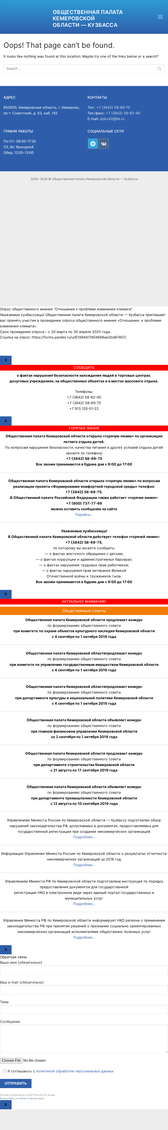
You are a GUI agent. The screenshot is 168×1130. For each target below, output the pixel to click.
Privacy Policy (7, 1098)
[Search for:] (84, 69)
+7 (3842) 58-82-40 (123, 113)
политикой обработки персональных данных (75, 1071)
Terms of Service (29, 1098)
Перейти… (84, 514)
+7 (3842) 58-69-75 (113, 107)
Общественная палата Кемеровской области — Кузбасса (88, 18)
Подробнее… (84, 837)
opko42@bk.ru (112, 119)
